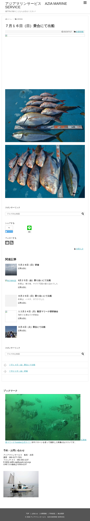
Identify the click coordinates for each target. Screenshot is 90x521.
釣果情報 (80, 32)
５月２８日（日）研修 (28, 265)
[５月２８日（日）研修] (11, 269)
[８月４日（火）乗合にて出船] (11, 332)
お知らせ (35, 513)
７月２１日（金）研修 (18, 371)
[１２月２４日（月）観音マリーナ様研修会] (11, 316)
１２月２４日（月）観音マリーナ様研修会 (38, 311)
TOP (27, 513)
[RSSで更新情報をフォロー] (11, 243)
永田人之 (80, 249)
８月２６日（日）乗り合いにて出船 (35, 296)
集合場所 (61, 513)
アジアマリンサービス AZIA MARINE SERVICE (36, 5)
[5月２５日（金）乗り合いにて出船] (11, 285)
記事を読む (22, 268)
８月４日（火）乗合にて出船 (31, 327)
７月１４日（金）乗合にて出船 (22, 365)
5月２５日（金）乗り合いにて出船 (34, 280)
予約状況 (52, 513)
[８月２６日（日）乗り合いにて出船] (11, 301)
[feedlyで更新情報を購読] (7, 243)
